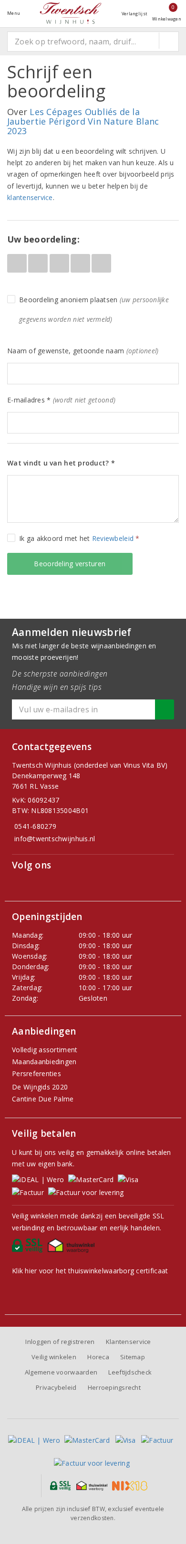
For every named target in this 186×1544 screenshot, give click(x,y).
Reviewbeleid (113, 538)
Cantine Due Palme (43, 1098)
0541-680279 (35, 826)
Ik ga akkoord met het (79, 538)
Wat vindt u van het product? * (61, 462)
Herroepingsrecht (114, 1387)
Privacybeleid (56, 1387)
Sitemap (132, 1357)
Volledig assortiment (44, 1049)
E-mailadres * (61, 399)
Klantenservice (128, 1341)
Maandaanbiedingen (44, 1061)
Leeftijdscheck (130, 1372)
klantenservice (30, 197)
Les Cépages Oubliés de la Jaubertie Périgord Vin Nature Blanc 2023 (83, 121)
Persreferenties (36, 1073)
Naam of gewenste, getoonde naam (82, 350)
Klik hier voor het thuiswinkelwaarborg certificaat (90, 1270)
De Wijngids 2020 (40, 1086)
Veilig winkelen (53, 1357)
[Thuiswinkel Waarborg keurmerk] (73, 1248)
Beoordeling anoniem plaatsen (94, 309)
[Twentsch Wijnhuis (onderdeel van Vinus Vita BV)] (70, 13)
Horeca (98, 1357)
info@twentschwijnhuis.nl (54, 838)
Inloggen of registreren (59, 1341)
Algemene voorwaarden (61, 1372)
